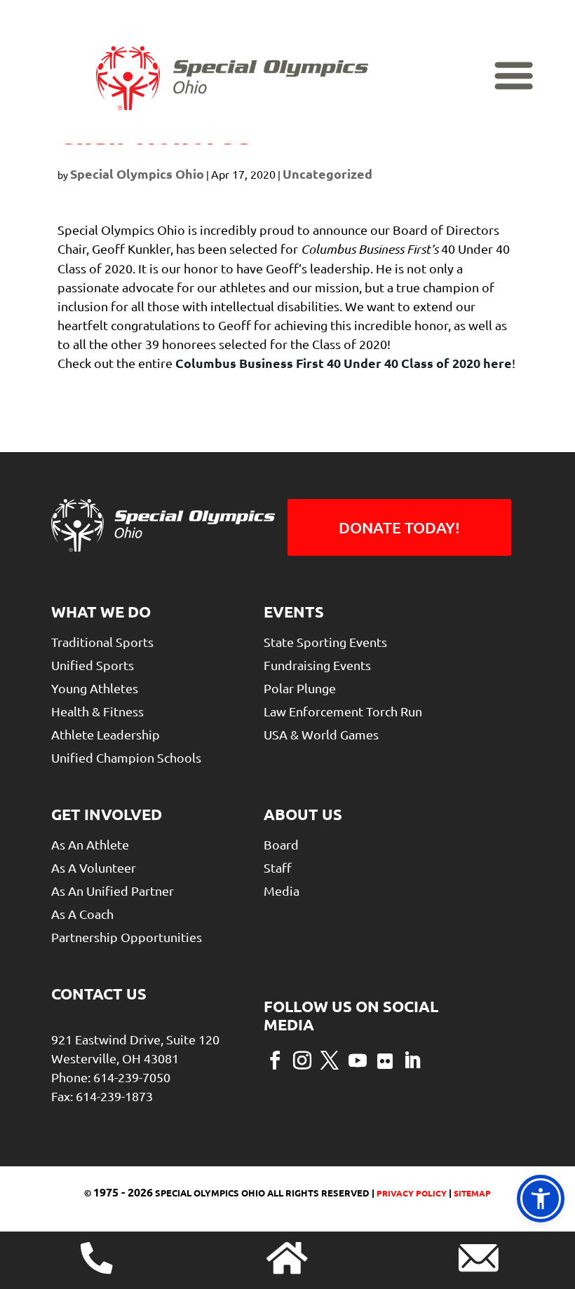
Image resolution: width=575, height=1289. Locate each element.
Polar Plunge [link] (300, 688)
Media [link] (281, 890)
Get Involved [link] (106, 814)
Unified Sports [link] (92, 664)
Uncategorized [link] (327, 173)
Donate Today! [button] (399, 527)
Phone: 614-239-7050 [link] (110, 1077)
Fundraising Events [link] (317, 664)
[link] (232, 78)
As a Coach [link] (82, 913)
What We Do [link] (101, 611)
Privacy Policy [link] (410, 1193)
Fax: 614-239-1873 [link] (102, 1096)
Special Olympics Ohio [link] (137, 173)
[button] (275, 1059)
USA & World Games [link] (321, 734)
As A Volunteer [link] (93, 867)
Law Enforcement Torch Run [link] (343, 711)
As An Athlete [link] (90, 844)
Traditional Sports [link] (102, 641)
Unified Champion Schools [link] (126, 757)
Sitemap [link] (472, 1193)
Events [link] (294, 611)
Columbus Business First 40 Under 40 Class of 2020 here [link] (343, 363)
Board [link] (281, 844)
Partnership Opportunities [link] (126, 936)
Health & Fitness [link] (97, 711)
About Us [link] (303, 814)
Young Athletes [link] (94, 688)
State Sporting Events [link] (325, 641)
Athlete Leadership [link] (105, 734)
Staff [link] (278, 867)
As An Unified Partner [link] (112, 890)
